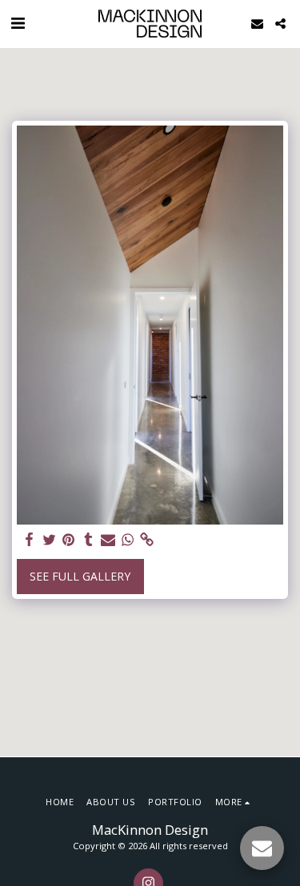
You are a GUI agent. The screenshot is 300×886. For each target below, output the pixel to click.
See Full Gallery (80, 576)
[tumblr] (89, 540)
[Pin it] (69, 540)
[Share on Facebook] (29, 540)
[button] (17, 22)
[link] (147, 540)
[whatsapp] (128, 540)
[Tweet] (49, 540)
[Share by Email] (108, 540)
